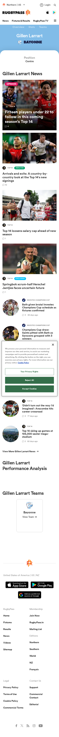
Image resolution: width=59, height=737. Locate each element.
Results (7, 629)
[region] (29, 368)
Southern (34, 649)
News (5, 20)
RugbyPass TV (40, 20)
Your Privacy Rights (29, 371)
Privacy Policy (10, 687)
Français (34, 669)
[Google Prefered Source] (29, 595)
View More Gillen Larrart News (18, 451)
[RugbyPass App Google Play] (42, 585)
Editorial (34, 704)
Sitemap (7, 649)
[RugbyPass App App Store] (17, 585)
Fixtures (7, 622)
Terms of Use (10, 694)
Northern (34, 642)
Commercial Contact (36, 695)
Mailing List (36, 629)
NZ (31, 662)
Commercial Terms (13, 707)
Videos (7, 642)
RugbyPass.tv (37, 622)
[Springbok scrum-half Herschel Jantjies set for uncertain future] (29, 268)
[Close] (53, 344)
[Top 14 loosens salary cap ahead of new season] (29, 214)
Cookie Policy (10, 701)
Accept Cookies (29, 388)
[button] (55, 20)
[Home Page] (16, 12)
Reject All (29, 380)
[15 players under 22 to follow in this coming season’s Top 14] (29, 105)
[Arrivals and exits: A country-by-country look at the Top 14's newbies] (29, 159)
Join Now (35, 615)
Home (6, 615)
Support (34, 687)
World (33, 656)
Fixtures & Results (21, 20)
